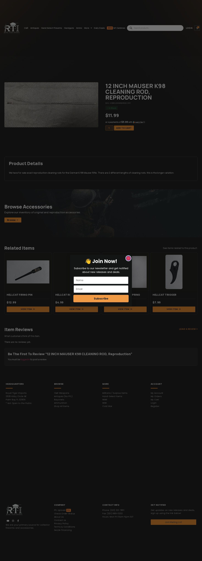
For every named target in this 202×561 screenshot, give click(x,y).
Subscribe (101, 298)
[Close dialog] (128, 258)
